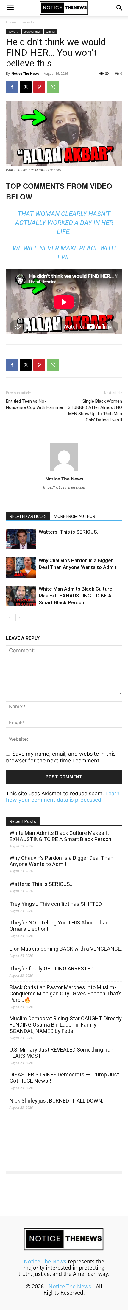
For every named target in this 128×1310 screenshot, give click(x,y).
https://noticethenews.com (64, 487)
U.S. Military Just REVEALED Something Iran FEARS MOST (61, 1052)
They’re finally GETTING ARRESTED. (52, 968)
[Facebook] (12, 87)
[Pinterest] (39, 87)
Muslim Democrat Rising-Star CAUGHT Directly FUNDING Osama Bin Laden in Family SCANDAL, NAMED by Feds (66, 1024)
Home (11, 22)
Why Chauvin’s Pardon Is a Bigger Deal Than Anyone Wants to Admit (61, 861)
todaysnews (32, 31)
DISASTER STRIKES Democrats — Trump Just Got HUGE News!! (64, 1077)
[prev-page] (9, 617)
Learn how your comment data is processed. (63, 796)
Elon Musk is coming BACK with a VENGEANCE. (66, 949)
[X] (26, 87)
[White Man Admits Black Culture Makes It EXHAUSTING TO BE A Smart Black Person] (21, 596)
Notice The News (25, 73)
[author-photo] (64, 470)
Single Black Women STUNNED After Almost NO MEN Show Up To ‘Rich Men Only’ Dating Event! (95, 411)
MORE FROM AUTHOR (74, 516)
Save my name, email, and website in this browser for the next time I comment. (60, 757)
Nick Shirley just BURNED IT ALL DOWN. (56, 1101)
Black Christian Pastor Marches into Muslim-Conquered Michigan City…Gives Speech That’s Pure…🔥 (66, 993)
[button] (10, 8)
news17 (28, 22)
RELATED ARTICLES (28, 516)
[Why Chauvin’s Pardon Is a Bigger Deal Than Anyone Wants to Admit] (21, 567)
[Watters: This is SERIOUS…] (21, 539)
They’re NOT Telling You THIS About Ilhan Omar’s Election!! (59, 925)
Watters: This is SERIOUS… (70, 532)
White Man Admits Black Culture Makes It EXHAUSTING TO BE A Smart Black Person (75, 595)
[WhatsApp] (53, 87)
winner (51, 31)
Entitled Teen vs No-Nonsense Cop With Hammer (34, 404)
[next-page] (19, 617)
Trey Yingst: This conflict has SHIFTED (56, 904)
